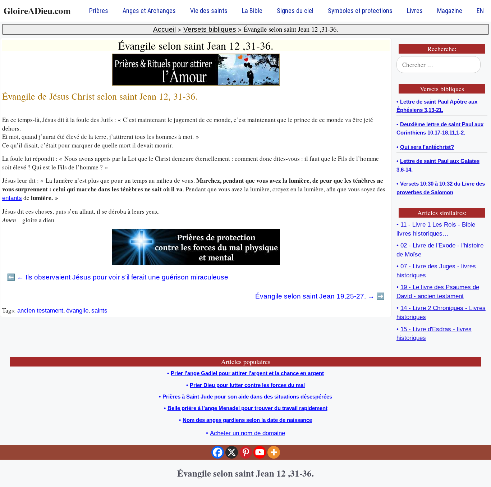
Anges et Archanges (149, 10)
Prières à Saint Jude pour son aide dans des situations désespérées (247, 396)
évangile (77, 310)
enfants (12, 198)
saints (99, 310)
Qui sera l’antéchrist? (427, 147)
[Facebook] (217, 452)
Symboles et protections (360, 10)
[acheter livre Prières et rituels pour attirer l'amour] (196, 84)
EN (480, 10)
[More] (273, 452)
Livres (415, 10)
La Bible (252, 10)
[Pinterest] (245, 452)
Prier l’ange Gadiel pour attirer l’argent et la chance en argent (247, 373)
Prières (98, 10)
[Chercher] (477, 64)
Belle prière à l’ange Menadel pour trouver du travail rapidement (247, 408)
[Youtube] (259, 452)
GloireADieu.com (37, 10)
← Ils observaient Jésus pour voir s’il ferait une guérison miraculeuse (122, 277)
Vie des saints (209, 10)
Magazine (449, 10)
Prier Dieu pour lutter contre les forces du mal (247, 385)
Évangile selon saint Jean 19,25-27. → (315, 296)
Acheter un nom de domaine (247, 433)
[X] (231, 452)
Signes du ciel (295, 10)
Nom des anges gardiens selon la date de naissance (247, 420)
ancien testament (40, 310)
